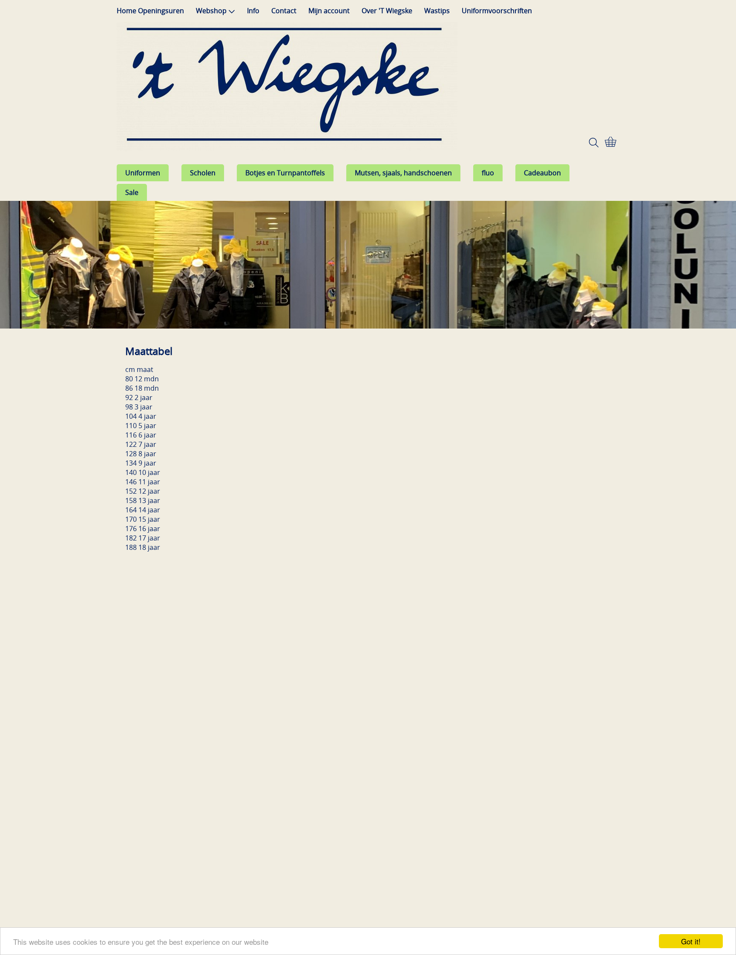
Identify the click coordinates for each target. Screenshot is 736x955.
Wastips (437, 10)
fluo (488, 172)
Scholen (203, 172)
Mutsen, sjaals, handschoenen (403, 172)
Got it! (691, 941)
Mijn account (329, 10)
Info (253, 10)
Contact (283, 10)
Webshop (211, 10)
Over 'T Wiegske (387, 10)
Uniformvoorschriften (497, 10)
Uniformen (142, 172)
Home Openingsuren (150, 10)
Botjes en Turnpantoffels (285, 172)
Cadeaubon (542, 172)
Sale (131, 192)
